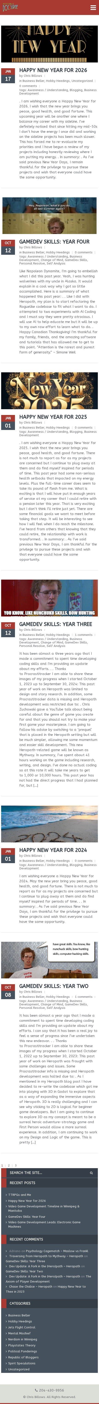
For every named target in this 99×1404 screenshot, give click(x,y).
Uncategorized (82, 81)
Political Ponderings (22, 1351)
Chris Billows (33, 75)
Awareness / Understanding (48, 90)
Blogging (76, 90)
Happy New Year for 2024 (53, 850)
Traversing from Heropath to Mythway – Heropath (46, 1256)
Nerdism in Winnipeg (22, 1339)
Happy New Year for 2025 (53, 417)
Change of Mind (52, 260)
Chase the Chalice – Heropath (30, 1286)
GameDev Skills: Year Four (54, 242)
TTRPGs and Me (19, 1195)
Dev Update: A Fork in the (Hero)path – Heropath (44, 1266)
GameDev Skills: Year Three (55, 624)
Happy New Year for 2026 (53, 70)
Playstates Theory (21, 1345)
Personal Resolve (32, 263)
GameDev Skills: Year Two (53, 986)
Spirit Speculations (21, 1363)
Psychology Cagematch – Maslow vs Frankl (57, 1251)
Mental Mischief (19, 1333)
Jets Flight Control (21, 1327)
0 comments (28, 86)
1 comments (84, 635)
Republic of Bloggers (23, 1357)
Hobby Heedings (58, 81)
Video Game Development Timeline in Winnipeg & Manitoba (43, 1208)
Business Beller (33, 81)
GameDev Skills (76, 260)
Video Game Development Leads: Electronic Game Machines (44, 1224)
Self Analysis (56, 263)
